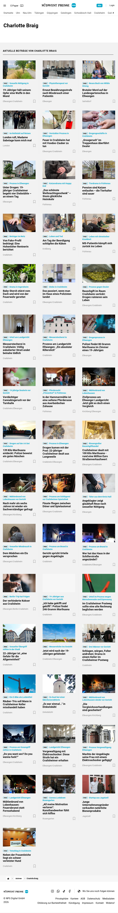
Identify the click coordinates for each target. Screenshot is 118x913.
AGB (83, 898)
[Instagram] (52, 891)
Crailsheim (99, 13)
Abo (99, 5)
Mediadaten (108, 898)
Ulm (18, 13)
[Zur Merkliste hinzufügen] (34, 101)
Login (112, 5)
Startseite (8, 13)
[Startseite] (8, 878)
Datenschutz (93, 898)
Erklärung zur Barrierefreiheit (52, 903)
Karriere (74, 898)
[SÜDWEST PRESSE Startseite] (59, 5)
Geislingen (66, 13)
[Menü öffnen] (4, 6)
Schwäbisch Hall (82, 13)
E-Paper (14, 5)
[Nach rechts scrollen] (113, 13)
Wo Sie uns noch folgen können (98, 891)
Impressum (87, 903)
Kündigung (74, 903)
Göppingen (52, 13)
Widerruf (110, 903)
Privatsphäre (61, 898)
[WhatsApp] (58, 891)
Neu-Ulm (27, 13)
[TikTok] (64, 891)
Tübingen (39, 13)
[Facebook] (69, 891)
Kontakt (100, 903)
